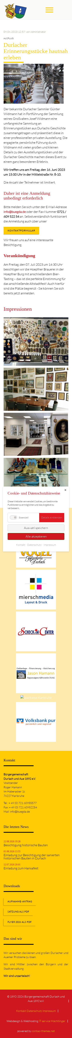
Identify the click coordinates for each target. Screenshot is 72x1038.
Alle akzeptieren (36, 536)
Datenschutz (34, 1010)
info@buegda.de (15, 212)
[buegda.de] (16, 10)
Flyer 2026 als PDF (20, 922)
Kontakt (21, 1010)
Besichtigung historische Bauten (26, 845)
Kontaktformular (21, 230)
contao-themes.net (43, 1031)
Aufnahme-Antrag (20, 901)
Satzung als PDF (18, 911)
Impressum (49, 1010)
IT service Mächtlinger (52, 1021)
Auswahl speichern (36, 528)
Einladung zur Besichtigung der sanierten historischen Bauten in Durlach (32, 856)
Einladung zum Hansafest (21, 868)
